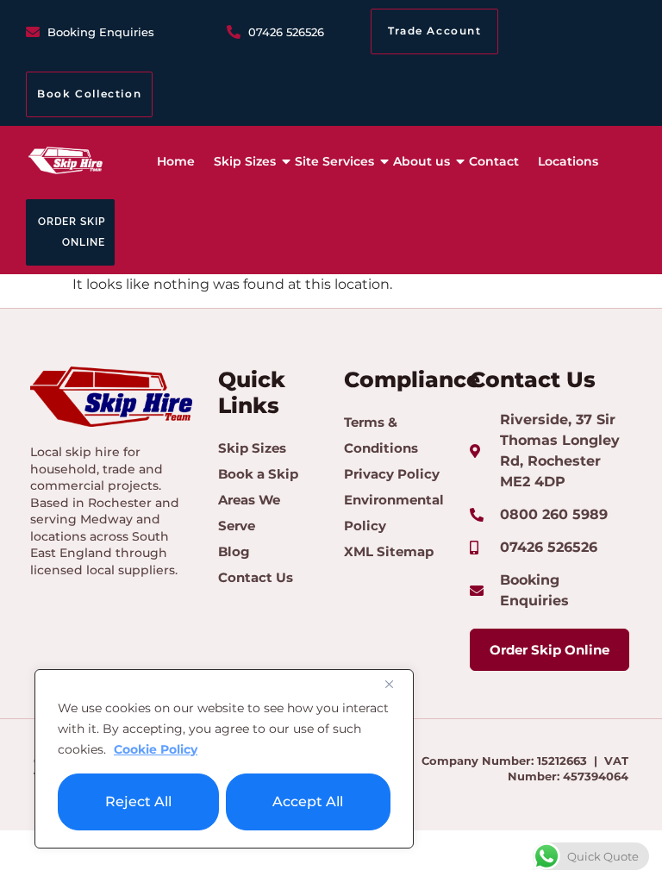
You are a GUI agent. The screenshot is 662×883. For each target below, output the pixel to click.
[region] (224, 759)
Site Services (334, 161)
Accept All (307, 801)
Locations (568, 161)
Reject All (138, 801)
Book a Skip (258, 474)
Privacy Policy (392, 474)
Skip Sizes (245, 161)
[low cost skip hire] (65, 159)
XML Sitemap (389, 551)
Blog (234, 551)
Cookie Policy (155, 749)
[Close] (395, 683)
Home (176, 161)
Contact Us (255, 577)
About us (421, 161)
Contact (494, 161)
